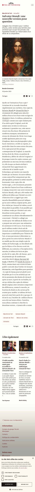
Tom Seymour (6, 400)
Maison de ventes (22, 318)
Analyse (22, 354)
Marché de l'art (7, 13)
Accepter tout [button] (9, 484)
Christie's (6, 322)
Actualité (16, 13)
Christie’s (5, 118)
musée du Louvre (24, 262)
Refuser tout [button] (24, 484)
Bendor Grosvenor (8, 88)
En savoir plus (23, 468)
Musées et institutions (8, 353)
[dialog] (17, 474)
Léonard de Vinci (22, 110)
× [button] (33, 458)
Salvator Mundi (8, 110)
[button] (16, 489)
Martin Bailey (23, 400)
